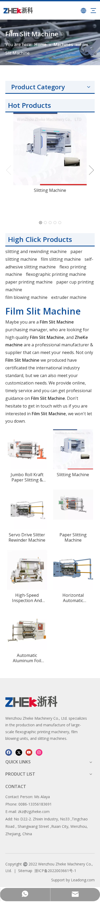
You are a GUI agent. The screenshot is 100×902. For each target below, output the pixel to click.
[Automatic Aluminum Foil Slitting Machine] (27, 630)
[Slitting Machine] (50, 148)
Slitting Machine (50, 190)
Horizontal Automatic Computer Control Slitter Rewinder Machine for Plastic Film (73, 598)
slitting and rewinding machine (36, 251)
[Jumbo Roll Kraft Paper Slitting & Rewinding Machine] (27, 449)
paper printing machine (29, 282)
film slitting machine (61, 259)
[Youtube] (29, 752)
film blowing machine (26, 297)
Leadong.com (83, 879)
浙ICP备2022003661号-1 (55, 870)
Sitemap (25, 870)
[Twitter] (18, 752)
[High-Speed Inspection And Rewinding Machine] (27, 569)
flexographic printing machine (56, 274)
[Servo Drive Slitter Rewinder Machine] (27, 509)
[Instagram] (39, 752)
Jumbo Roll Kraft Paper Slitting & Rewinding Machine (26, 477)
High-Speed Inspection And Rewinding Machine (26, 598)
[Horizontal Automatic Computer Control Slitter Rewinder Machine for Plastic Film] (73, 569)
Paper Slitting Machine (73, 537)
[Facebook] (8, 752)
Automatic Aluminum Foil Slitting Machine (27, 658)
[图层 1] (31, 701)
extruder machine (68, 297)
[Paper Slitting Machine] (73, 504)
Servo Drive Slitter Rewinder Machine (27, 537)
